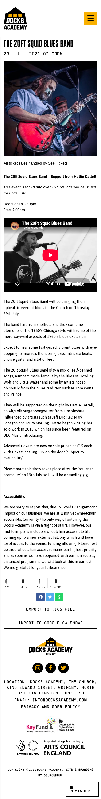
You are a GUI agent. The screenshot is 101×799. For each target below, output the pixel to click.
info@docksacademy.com (59, 700)
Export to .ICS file (50, 609)
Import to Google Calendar (50, 623)
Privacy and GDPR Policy (50, 706)
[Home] (15, 18)
